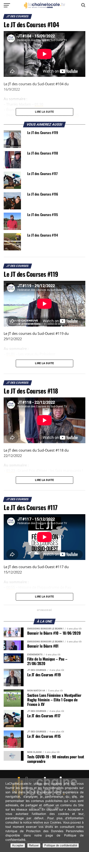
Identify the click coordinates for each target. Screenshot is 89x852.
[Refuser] (83, 815)
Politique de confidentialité (60, 845)
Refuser (34, 845)
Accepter (17, 845)
